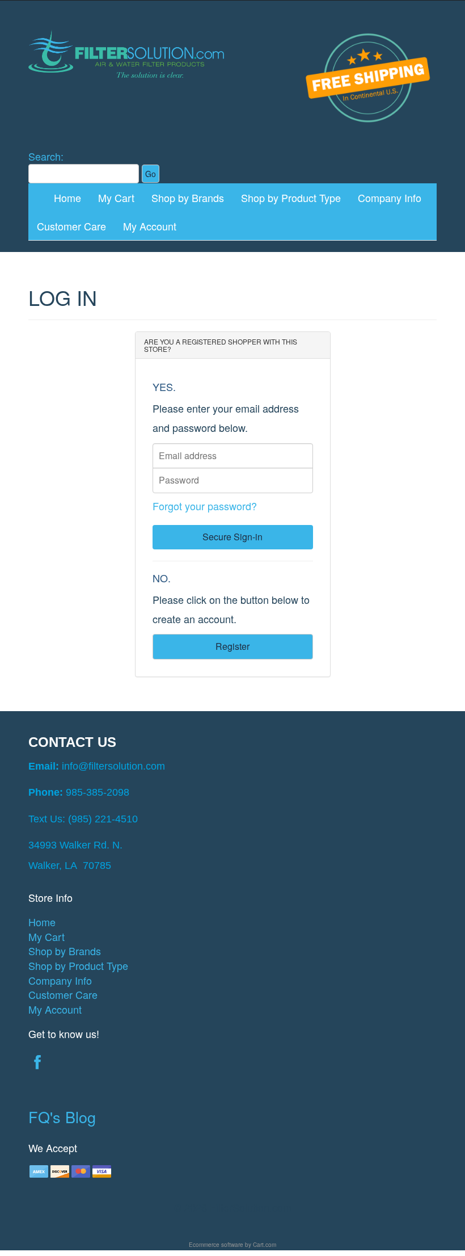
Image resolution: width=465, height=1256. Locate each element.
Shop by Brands (187, 197)
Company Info (389, 197)
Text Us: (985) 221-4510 (83, 819)
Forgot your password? (205, 505)
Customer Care (71, 226)
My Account (149, 226)
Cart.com (264, 1245)
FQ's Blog (62, 1117)
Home (67, 197)
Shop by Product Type (291, 197)
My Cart (116, 197)
